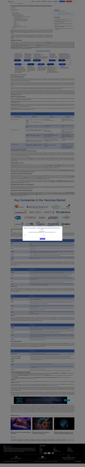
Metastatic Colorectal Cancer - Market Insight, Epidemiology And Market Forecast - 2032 (42, 228)
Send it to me (42, 238)
